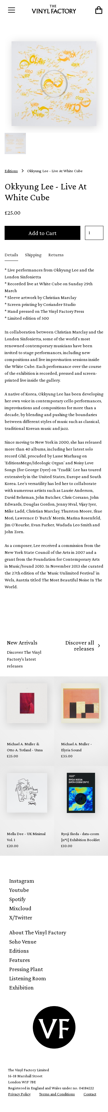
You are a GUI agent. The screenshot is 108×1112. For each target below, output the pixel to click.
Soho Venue (22, 941)
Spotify (17, 899)
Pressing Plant (26, 969)
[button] (17, 10)
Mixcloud (20, 908)
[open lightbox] (54, 83)
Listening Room (27, 978)
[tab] (11, 255)
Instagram (21, 881)
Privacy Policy (19, 1094)
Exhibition (21, 987)
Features (19, 960)
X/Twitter (20, 917)
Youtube (19, 890)
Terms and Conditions (57, 1094)
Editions (19, 951)
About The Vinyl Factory (37, 932)
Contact (90, 1094)
